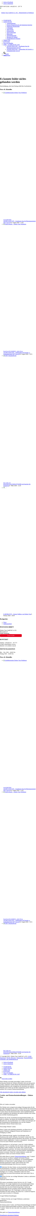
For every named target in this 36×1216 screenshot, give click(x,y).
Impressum (3, 1058)
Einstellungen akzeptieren (7, 1215)
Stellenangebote (7, 624)
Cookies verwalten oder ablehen (17, 1092)
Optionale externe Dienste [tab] (7, 1179)
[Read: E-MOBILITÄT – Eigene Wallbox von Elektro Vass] (4, 487)
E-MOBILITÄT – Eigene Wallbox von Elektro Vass (17, 614)
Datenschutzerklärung (20, 1156)
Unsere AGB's (11, 635)
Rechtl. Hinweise (11, 1058)
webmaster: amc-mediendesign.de (9, 1059)
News (4, 622)
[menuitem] (19, 20)
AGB (29, 1056)
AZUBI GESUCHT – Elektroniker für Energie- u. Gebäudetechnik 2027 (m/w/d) (16, 353)
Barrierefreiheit (28, 1058)
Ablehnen (16, 1215)
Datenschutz (20, 1058)
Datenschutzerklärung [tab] (6, 1202)
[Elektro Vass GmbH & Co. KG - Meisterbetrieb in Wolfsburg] (17, 12)
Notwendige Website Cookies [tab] (8, 1126)
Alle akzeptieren (4, 1092)
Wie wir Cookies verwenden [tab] (7, 1104)
